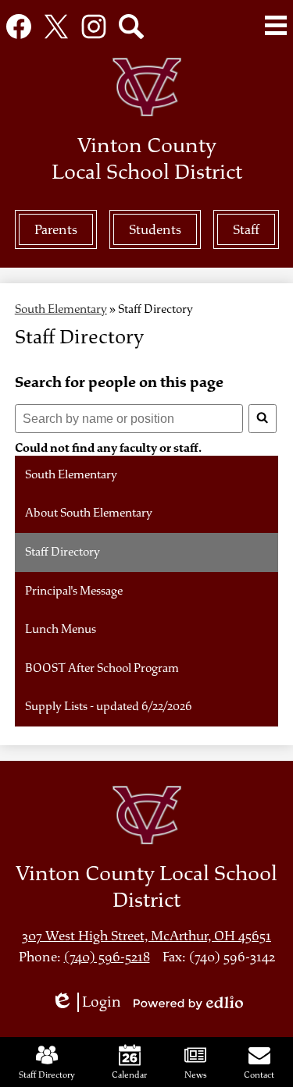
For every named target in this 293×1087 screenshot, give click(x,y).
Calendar (129, 1074)
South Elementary (61, 309)
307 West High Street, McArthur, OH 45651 (146, 936)
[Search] (262, 419)
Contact (259, 1074)
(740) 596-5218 (107, 957)
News (195, 1074)
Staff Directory (47, 1074)
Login (91, 1002)
